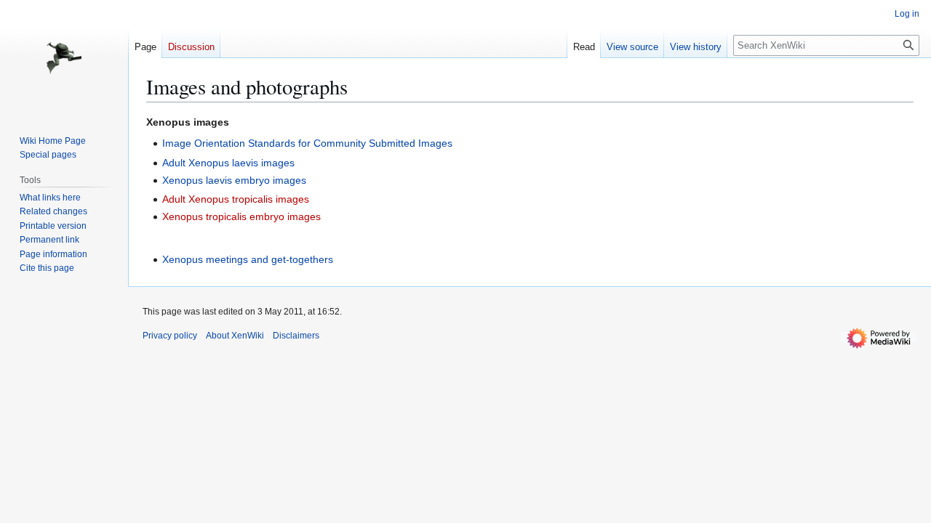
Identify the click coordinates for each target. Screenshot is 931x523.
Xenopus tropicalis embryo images (241, 216)
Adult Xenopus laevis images (228, 163)
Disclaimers (296, 336)
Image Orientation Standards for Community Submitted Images (307, 143)
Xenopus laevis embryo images (234, 180)
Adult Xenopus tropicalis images (235, 199)
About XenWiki (235, 336)
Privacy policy (170, 336)
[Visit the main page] (64, 58)
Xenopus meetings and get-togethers (247, 259)
